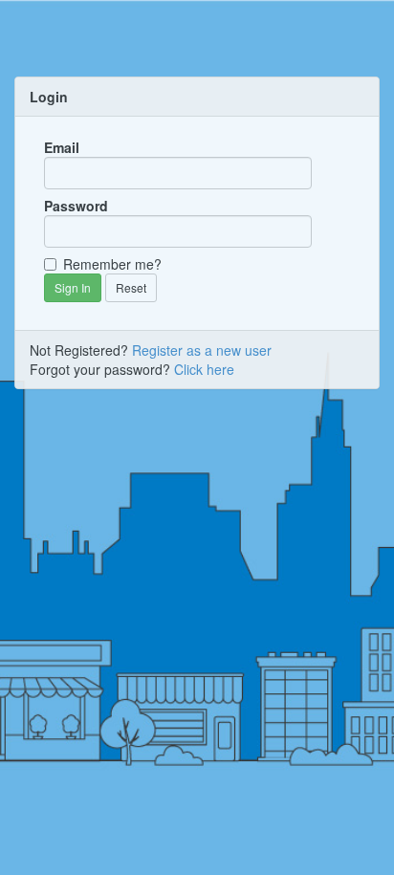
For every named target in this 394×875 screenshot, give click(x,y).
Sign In (73, 287)
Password (76, 205)
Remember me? (112, 263)
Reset (131, 287)
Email (61, 147)
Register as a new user (202, 350)
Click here (204, 369)
